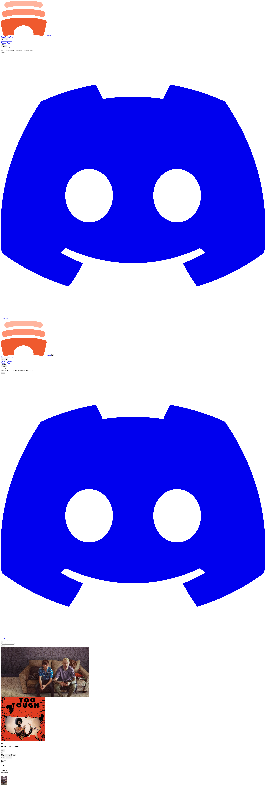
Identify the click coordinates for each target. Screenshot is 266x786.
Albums (5, 41)
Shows (12, 37)
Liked (9, 43)
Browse (4, 39)
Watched (4, 43)
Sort (5, 757)
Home (3, 37)
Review (7, 320)
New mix (4, 46)
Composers (9, 41)
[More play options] (2, 753)
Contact (10, 320)
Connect (2, 52)
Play (4, 750)
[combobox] (7, 757)
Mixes (2, 41)
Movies (8, 37)
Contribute (3, 320)
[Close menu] (52, 355)
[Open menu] (2, 642)
